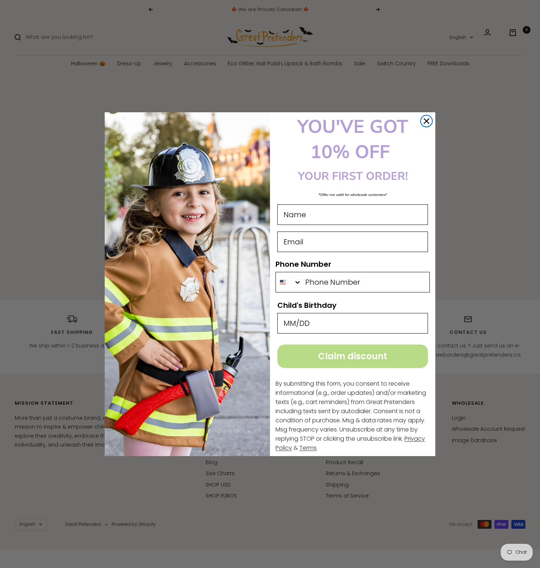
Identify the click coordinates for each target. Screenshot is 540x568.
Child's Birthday (306, 305)
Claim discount (352, 356)
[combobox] (289, 282)
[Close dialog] (426, 121)
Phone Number (303, 264)
